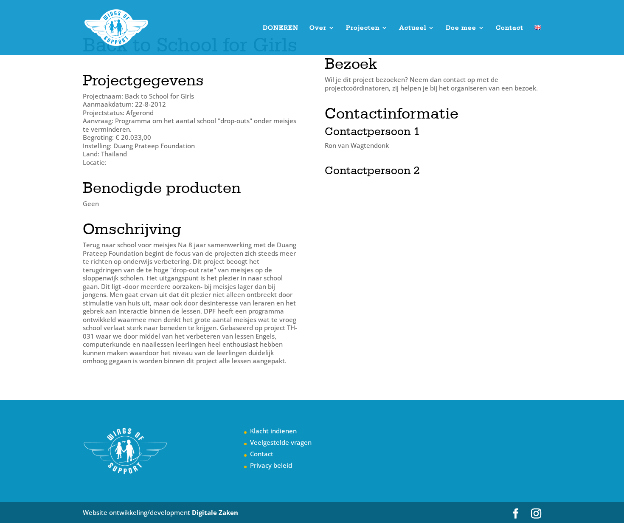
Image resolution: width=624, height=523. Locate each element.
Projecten (362, 28)
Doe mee (461, 28)
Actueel (412, 28)
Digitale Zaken (215, 512)
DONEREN (280, 28)
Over (317, 28)
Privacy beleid (271, 465)
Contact (509, 28)
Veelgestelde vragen (281, 442)
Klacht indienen (273, 431)
